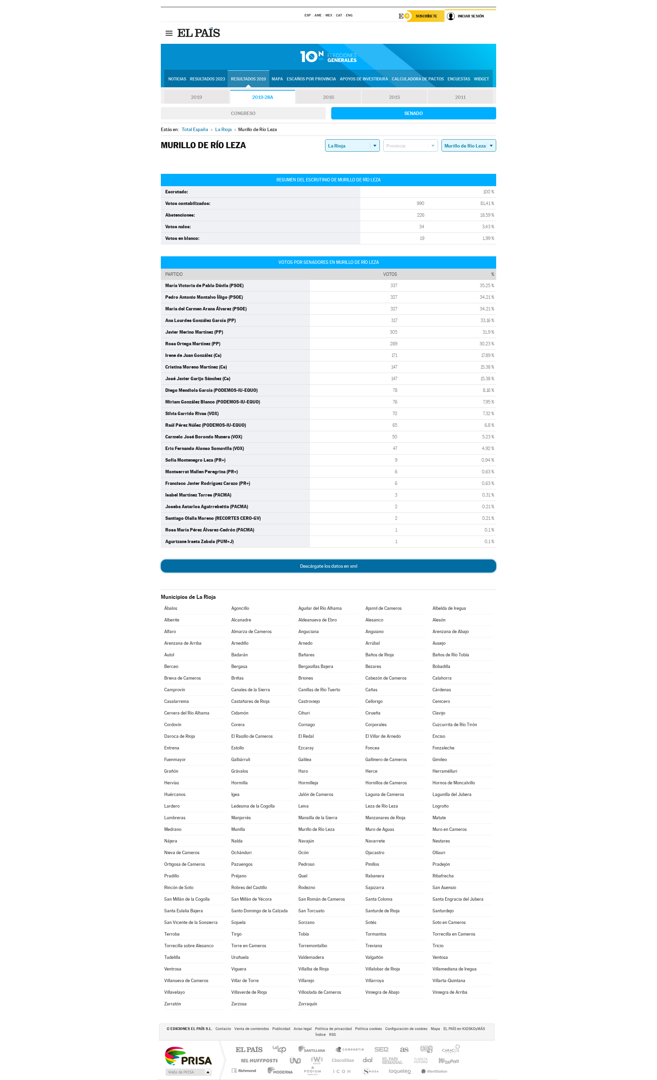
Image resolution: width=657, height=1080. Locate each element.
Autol (169, 654)
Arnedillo (239, 643)
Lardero (172, 806)
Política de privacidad (333, 1029)
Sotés (370, 922)
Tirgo (236, 934)
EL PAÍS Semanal (393, 1060)
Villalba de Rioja (313, 969)
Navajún (306, 841)
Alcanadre (241, 619)
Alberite (171, 619)
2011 (460, 97)
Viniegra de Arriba (450, 992)
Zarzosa (239, 1003)
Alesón (439, 619)
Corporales (376, 724)
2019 (196, 97)
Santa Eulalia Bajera (183, 910)
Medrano (172, 829)
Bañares (306, 654)
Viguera (238, 969)
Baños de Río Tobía (451, 654)
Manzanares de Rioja (385, 817)
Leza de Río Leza (381, 806)
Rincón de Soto (178, 887)
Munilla (238, 829)
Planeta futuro (418, 1060)
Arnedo (305, 643)
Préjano (238, 875)
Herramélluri (445, 771)
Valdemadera (311, 957)
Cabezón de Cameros (386, 678)
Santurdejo (443, 910)
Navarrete (375, 841)
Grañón (171, 771)
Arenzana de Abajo (451, 631)
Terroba (172, 934)
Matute (439, 817)
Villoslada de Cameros (319, 992)
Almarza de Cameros (251, 631)
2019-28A (262, 97)
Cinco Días (341, 1060)
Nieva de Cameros (181, 852)
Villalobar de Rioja (382, 969)
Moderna (278, 1070)
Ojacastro (374, 852)
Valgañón (374, 957)
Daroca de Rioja (179, 736)
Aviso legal (303, 1029)
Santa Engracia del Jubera (458, 899)
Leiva (303, 806)
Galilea (304, 759)
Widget (481, 79)
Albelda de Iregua (449, 608)
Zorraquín (307, 1003)
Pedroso (306, 864)
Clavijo (439, 713)
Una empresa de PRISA (188, 1055)
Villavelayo (174, 992)
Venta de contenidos (251, 1029)
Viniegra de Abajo (382, 992)
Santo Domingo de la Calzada (259, 910)
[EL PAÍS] (199, 33)
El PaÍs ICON (341, 1070)
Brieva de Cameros (182, 678)
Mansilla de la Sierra (317, 817)
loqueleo (400, 1070)
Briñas (237, 678)
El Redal (306, 736)
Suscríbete (426, 16)
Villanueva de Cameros (186, 980)
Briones (305, 678)
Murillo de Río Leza (316, 829)
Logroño (441, 806)
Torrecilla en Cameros (454, 934)
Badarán (239, 654)
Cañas (371, 689)
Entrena (171, 747)
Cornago (306, 724)
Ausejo (439, 643)
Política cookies (368, 1029)
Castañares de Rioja (250, 701)
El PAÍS (249, 1050)
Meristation (433, 1070)
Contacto (223, 1029)
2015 (394, 97)
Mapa (277, 79)
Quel (302, 875)
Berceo (171, 666)
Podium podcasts (312, 1070)
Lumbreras (174, 817)
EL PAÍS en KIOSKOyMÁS (464, 1029)
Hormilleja (308, 782)
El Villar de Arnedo (383, 736)
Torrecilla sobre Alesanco (189, 945)
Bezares (373, 666)
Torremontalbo (312, 945)
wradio (315, 1060)
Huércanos (174, 794)
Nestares (441, 841)
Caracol (449, 1050)
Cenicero (441, 701)
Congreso (243, 113)
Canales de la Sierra (250, 689)
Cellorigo (374, 701)
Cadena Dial (367, 1060)
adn (424, 1050)
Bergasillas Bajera (315, 666)
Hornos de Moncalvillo (454, 782)
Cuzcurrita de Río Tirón (455, 724)
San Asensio (444, 887)
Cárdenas (442, 689)
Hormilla (239, 782)
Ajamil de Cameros (383, 608)
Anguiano (374, 631)
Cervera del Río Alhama (186, 713)
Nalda (237, 841)
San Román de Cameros (321, 899)
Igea (235, 794)
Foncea (372, 747)
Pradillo (171, 875)
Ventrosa (172, 969)
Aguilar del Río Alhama (320, 608)
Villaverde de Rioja (249, 992)
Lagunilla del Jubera (452, 794)
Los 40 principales (282, 1050)
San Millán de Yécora (251, 899)
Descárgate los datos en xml (328, 566)
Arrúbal (372, 643)
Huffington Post (258, 1060)
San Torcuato (311, 910)
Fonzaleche (443, 747)
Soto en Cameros (449, 922)
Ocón (303, 852)
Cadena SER (379, 1050)
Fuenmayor (175, 759)
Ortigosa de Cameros (184, 864)
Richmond (244, 1070)
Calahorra (442, 678)
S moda (370, 1070)
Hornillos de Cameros (386, 782)
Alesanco (374, 619)
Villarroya (374, 980)
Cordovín (172, 724)
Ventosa (440, 957)
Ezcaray (306, 747)
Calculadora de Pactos (418, 79)
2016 (328, 97)
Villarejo (306, 980)
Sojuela (238, 922)
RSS (332, 1034)
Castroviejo (309, 701)
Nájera (170, 841)
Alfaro (170, 631)
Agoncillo (240, 608)
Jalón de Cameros (315, 794)
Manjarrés (241, 817)
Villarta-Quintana (449, 980)
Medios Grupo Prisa (188, 1072)
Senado (413, 113)
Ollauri (439, 852)
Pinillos (372, 864)
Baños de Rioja (379, 654)
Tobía (303, 934)
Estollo (237, 747)
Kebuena (443, 1060)
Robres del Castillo (249, 887)
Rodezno (306, 887)
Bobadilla (441, 666)
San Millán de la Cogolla (187, 899)
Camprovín (174, 689)
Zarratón (172, 1003)
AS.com (401, 1050)
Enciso (439, 736)
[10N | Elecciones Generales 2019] (328, 57)
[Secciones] (169, 33)
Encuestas (459, 79)
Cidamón (239, 713)
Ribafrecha (443, 875)
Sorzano (306, 922)
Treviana (373, 945)
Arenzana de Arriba (183, 643)
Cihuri (304, 713)
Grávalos (239, 771)
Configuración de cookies (406, 1029)
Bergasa (239, 666)
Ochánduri (241, 852)
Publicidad (281, 1029)
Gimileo (440, 759)
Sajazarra (374, 887)
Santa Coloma (378, 899)
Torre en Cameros (248, 945)
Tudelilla (172, 957)
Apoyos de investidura (364, 79)
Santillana (314, 1050)
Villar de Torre (245, 980)
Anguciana (308, 631)
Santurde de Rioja (382, 910)
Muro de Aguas (379, 829)
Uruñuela (240, 957)
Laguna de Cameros (384, 794)
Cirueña (373, 713)
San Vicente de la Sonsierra (191, 922)
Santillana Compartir (350, 1050)
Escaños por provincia (311, 79)
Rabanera (374, 875)
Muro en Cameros (450, 829)
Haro (303, 771)
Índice (320, 1034)
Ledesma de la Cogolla (253, 806)
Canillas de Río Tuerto (319, 689)
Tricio (438, 945)
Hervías (171, 782)
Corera (238, 724)
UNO (296, 1060)
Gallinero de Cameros (386, 759)
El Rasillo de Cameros (252, 736)
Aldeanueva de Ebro (317, 619)
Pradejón (441, 864)
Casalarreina (176, 701)
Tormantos (375, 934)
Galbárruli (240, 759)
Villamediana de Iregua (455, 969)
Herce (371, 771)
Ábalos (170, 608)
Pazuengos (242, 864)
